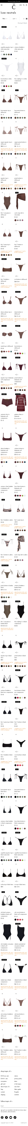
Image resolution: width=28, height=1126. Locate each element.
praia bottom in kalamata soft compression (18, 379)
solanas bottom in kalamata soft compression (19, 450)
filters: (4, 18)
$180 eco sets (5, 1076)
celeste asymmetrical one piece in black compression (19, 945)
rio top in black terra (19, 884)
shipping (3, 1094)
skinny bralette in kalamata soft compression (5, 450)
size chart (17, 1086)
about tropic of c (5, 1086)
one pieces (4, 1081)
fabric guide (17, 1089)
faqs (2, 1089)
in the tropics (17, 1084)
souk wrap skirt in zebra (20, 554)
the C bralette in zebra (7, 520)
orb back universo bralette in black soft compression (6, 914)
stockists (16, 1094)
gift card (3, 1084)
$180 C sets (4, 1078)
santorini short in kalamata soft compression (5, 416)
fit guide (16, 1092)
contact (3, 1092)
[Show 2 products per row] (26, 19)
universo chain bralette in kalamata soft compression (7, 488)
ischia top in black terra (7, 884)
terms (15, 1081)
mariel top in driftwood (7, 346)
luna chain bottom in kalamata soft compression (19, 488)
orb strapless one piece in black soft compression (7, 945)
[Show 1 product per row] (23, 19)
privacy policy (18, 1078)
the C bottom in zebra (7, 554)
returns (16, 1076)
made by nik (23, 1122)
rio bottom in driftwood (20, 279)
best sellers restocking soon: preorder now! (14, 1)
